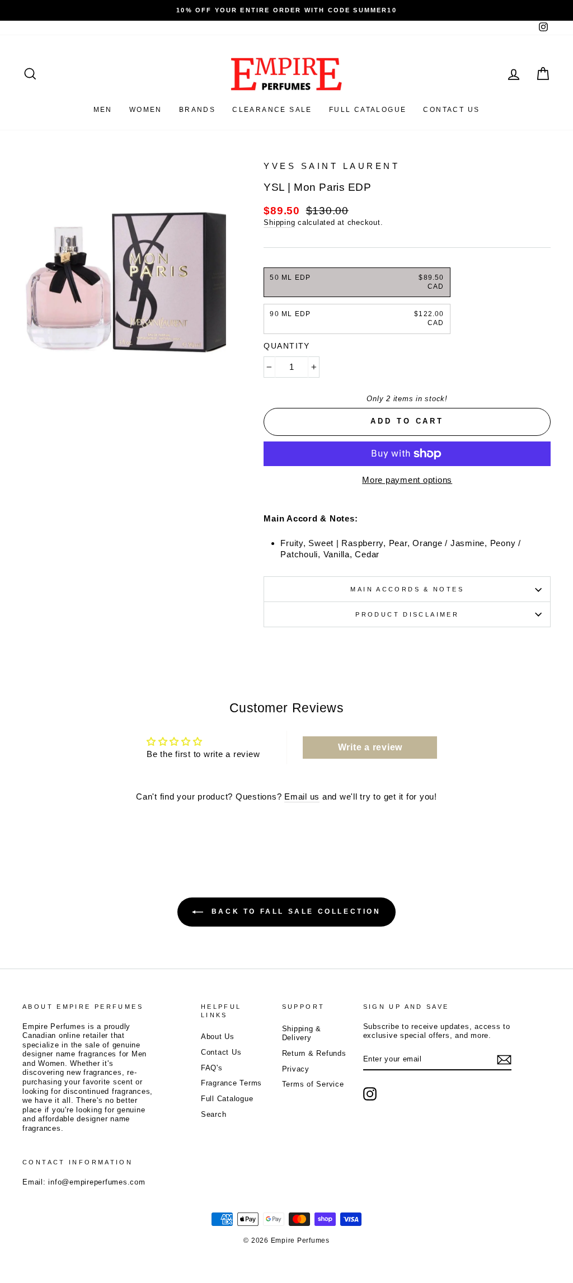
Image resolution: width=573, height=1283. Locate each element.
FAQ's (212, 1068)
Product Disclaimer (407, 614)
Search (214, 1114)
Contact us (451, 110)
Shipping (279, 222)
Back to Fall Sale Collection (294, 911)
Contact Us (221, 1052)
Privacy (295, 1069)
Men (102, 110)
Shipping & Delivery (302, 1033)
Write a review (370, 747)
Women (145, 110)
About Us (217, 1036)
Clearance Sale (272, 110)
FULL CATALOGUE (368, 110)
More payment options (407, 480)
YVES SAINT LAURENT (332, 166)
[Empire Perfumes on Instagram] (370, 1094)
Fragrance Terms (231, 1083)
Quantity (286, 345)
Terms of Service (313, 1084)
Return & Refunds (314, 1053)
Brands (197, 110)
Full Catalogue (227, 1098)
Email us (302, 796)
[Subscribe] (504, 1059)
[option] (286, 10)
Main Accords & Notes (407, 589)
